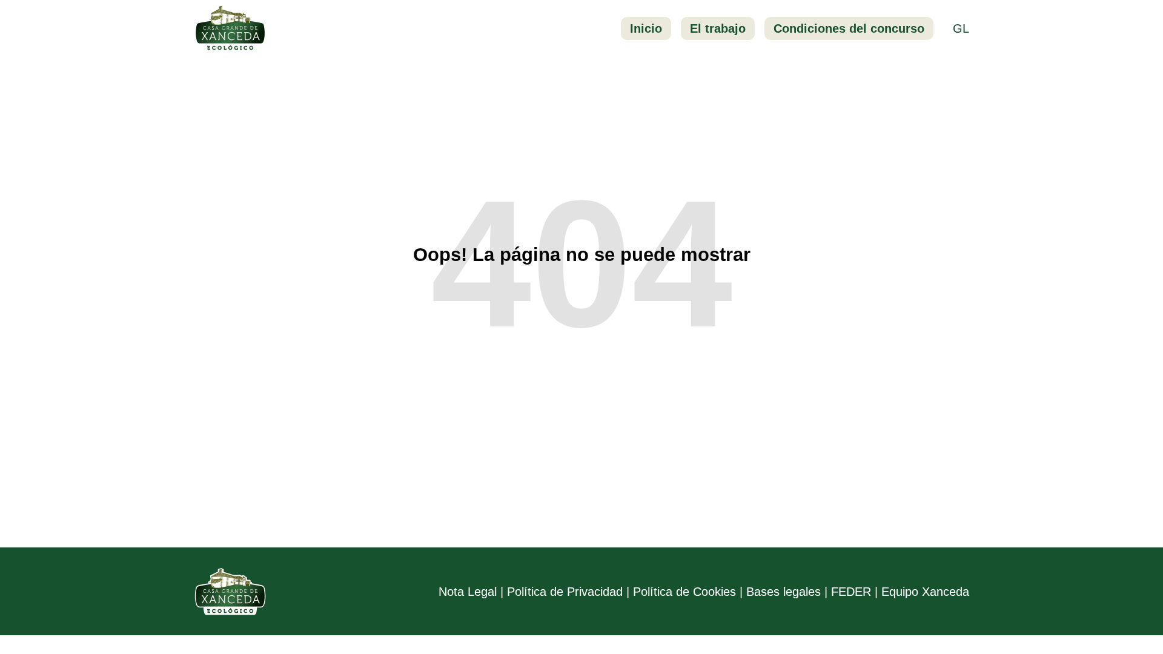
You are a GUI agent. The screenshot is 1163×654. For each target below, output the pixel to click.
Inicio (646, 28)
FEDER (851, 591)
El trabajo (718, 28)
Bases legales (783, 591)
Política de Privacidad (565, 591)
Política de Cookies (684, 591)
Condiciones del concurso (849, 28)
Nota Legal (468, 591)
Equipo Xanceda (925, 591)
